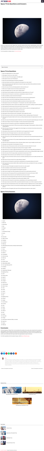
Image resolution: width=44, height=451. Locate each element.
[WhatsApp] (9, 353)
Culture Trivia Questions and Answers (37, 368)
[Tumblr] (11, 353)
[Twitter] (4, 353)
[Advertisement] (22, 11)
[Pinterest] (6, 353)
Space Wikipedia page (25, 336)
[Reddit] (16, 353)
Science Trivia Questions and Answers (7, 368)
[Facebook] (2, 353)
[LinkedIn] (14, 353)
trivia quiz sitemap (18, 51)
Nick (6, 358)
